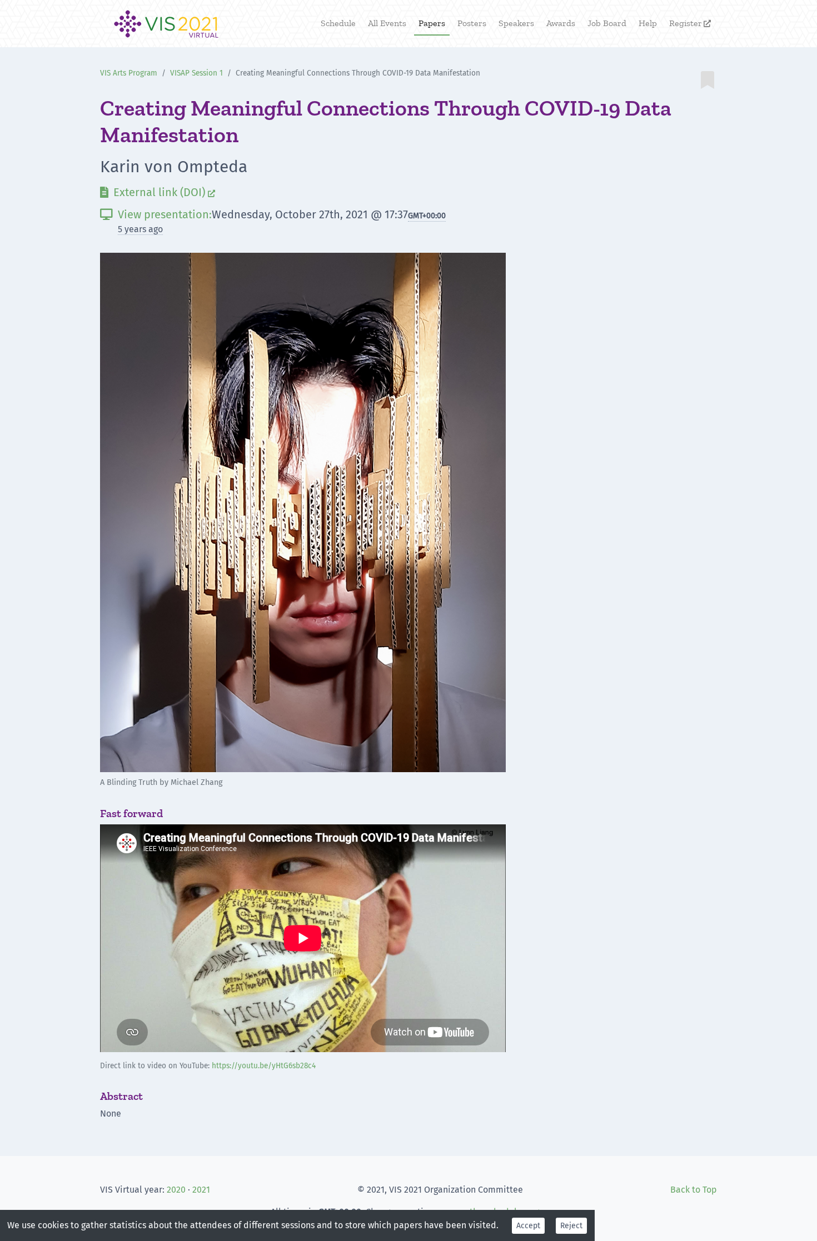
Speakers (516, 23)
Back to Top (693, 1189)
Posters (471, 23)
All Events (387, 23)
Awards (560, 23)
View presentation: (156, 214)
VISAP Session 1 (196, 73)
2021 (201, 1189)
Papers (432, 23)
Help (648, 23)
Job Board (606, 23)
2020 (176, 1189)
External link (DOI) (157, 192)
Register (690, 23)
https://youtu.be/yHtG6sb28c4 (264, 1065)
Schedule (338, 23)
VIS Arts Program (128, 73)
